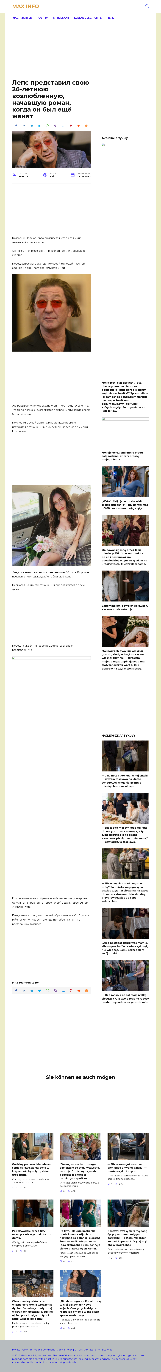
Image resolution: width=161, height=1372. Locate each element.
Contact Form (92, 1349)
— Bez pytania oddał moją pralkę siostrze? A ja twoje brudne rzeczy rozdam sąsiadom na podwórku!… (125, 999)
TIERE (110, 17)
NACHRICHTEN (22, 17)
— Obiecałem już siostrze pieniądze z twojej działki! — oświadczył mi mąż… (127, 1168)
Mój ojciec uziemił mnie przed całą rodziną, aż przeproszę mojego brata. (122, 456)
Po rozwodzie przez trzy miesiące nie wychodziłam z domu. (31, 1234)
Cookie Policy (64, 1349)
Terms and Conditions (42, 1349)
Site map (107, 1349)
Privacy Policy (20, 1349)
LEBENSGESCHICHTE (88, 17)
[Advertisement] (80, 53)
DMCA (78, 1349)
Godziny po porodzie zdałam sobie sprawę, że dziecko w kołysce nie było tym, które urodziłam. (32, 1169)
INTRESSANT (61, 17)
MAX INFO (25, 6)
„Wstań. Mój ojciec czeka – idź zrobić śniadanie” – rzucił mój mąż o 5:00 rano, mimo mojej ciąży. (125, 505)
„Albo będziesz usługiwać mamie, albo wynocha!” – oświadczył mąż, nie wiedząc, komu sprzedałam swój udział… (125, 948)
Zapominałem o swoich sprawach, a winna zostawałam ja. (125, 607)
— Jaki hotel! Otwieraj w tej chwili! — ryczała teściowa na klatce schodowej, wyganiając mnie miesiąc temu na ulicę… (125, 781)
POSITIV (42, 17)
